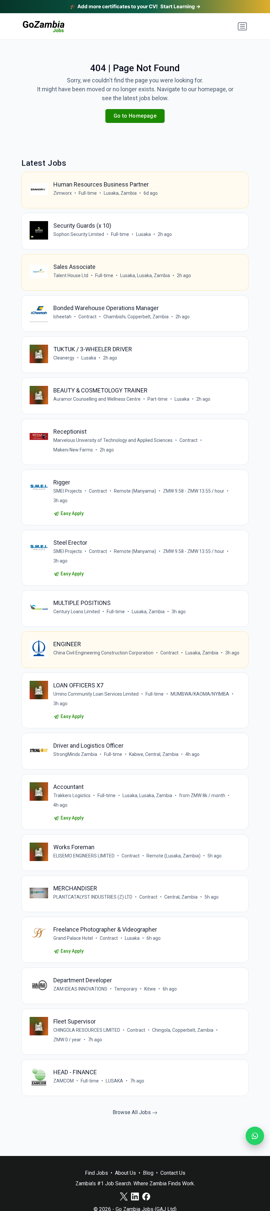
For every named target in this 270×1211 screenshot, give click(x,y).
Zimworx (62, 193)
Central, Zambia (181, 897)
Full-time (88, 193)
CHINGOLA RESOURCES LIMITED (86, 1030)
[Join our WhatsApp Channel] (255, 1136)
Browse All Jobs (132, 1112)
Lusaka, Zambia (120, 193)
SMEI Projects (67, 491)
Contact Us (172, 1173)
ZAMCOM (63, 1080)
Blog (148, 1173)
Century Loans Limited (76, 611)
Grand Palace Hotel (73, 938)
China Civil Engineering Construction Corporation (103, 652)
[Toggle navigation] (242, 26)
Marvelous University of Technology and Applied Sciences (113, 440)
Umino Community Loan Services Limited (96, 694)
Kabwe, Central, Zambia (153, 754)
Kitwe (150, 989)
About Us (125, 1173)
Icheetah (62, 316)
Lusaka (143, 234)
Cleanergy (63, 357)
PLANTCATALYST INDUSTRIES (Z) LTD (92, 897)
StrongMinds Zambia (75, 754)
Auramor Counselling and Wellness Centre (97, 399)
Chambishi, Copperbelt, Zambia (136, 316)
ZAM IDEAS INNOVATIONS (80, 989)
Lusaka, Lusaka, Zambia (145, 275)
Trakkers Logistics (72, 795)
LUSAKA (114, 1080)
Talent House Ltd (70, 275)
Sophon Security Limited (78, 234)
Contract (87, 316)
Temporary (125, 989)
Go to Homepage (135, 116)
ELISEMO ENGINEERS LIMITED (84, 855)
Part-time (158, 399)
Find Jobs (96, 1173)
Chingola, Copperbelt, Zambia (182, 1030)
